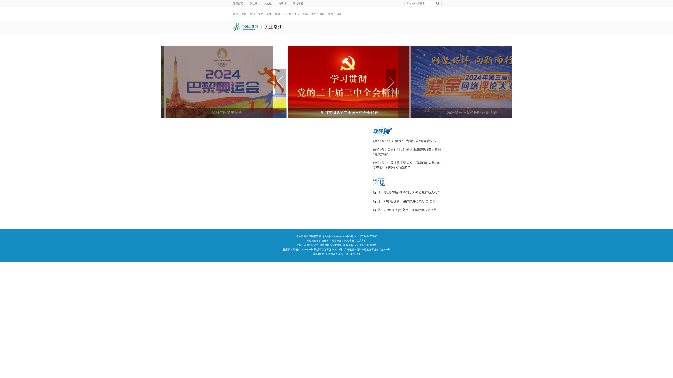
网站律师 (336, 240)
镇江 (322, 14)
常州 (260, 14)
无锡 (244, 14)
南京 (235, 14)
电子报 (282, 3)
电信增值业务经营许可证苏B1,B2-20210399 (336, 254)
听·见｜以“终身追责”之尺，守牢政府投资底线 (405, 210)
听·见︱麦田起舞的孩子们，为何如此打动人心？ (406, 192)
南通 (277, 14)
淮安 (296, 14)
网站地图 (298, 3)
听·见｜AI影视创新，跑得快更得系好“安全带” (405, 201)
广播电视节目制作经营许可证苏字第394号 (367, 249)
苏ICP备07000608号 (365, 245)
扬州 (313, 14)
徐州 (252, 14)
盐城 (305, 14)
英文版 (268, 3)
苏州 (269, 14)
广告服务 (324, 240)
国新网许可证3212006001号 (298, 249)
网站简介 (312, 240)
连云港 (287, 14)
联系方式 (361, 240)
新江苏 (253, 3)
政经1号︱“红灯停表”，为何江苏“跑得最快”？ (405, 141)
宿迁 (338, 14)
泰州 (330, 14)
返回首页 (238, 3)
